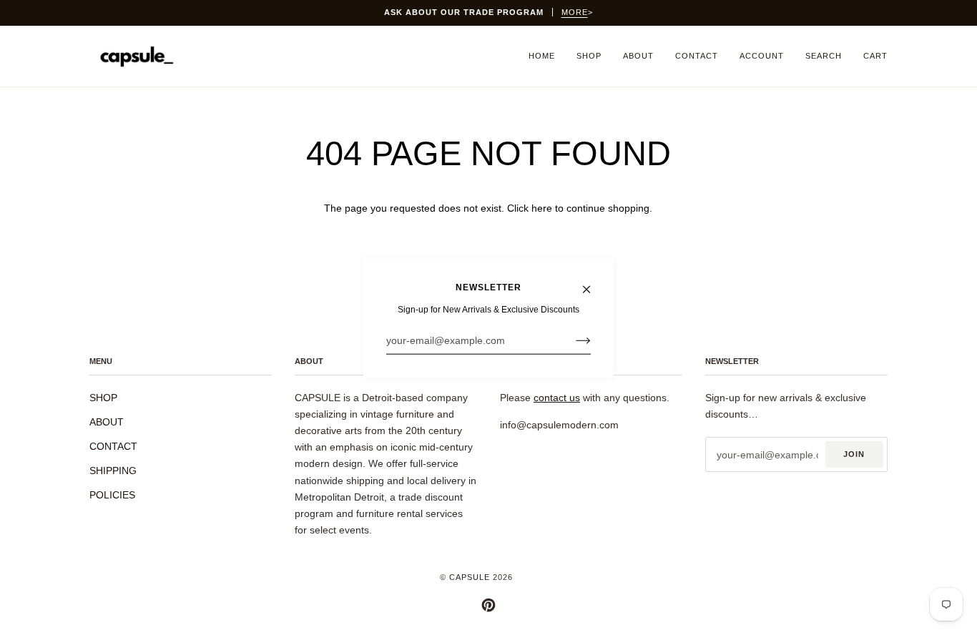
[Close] (592, 283)
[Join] (572, 340)
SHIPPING (113, 470)
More (574, 12)
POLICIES (112, 495)
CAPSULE (469, 577)
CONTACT (113, 446)
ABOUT (106, 422)
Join (854, 454)
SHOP (103, 397)
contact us (557, 397)
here (541, 208)
